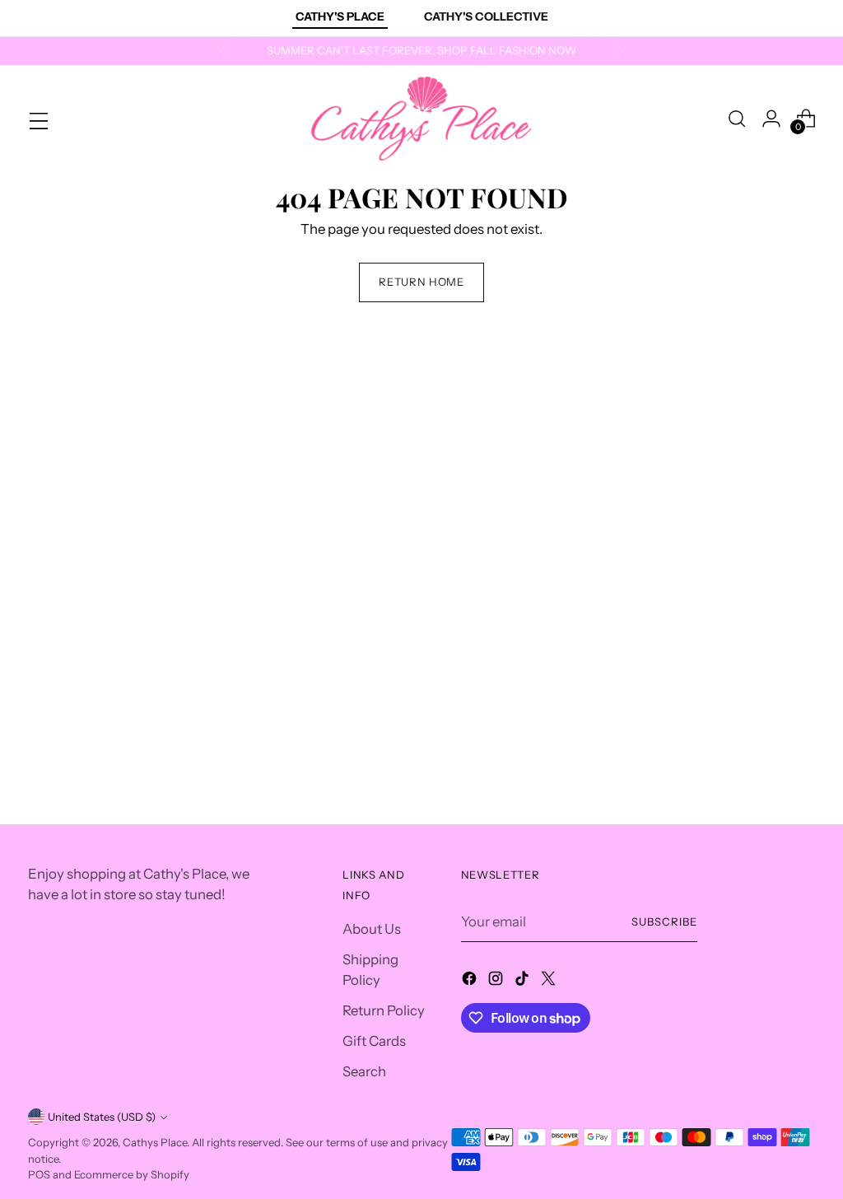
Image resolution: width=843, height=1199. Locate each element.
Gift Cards (374, 1041)
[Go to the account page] (771, 118)
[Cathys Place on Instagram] (497, 981)
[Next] (621, 51)
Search (364, 1071)
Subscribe (664, 921)
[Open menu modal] (37, 118)
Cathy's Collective (486, 16)
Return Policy (383, 1010)
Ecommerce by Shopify (131, 1174)
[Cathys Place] (421, 118)
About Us (371, 929)
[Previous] (222, 51)
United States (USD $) (102, 1116)
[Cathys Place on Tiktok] (523, 981)
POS (39, 1174)
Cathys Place (155, 1142)
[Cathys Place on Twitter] (550, 981)
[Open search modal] (736, 118)
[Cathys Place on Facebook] (471, 981)
